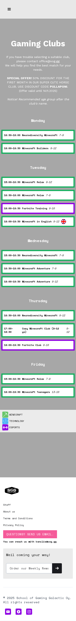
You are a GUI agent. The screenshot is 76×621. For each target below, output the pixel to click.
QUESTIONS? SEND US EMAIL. (30, 534)
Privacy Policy (13, 525)
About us (9, 511)
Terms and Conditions (18, 518)
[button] (9, 9)
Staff (7, 505)
